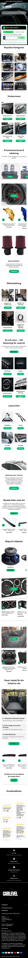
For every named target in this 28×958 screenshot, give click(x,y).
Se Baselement (10, 570)
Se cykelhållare (7, 428)
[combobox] (12, 12)
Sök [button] (15, 780)
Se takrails (21, 428)
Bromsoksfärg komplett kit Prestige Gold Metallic (8, 224)
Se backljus (20, 373)
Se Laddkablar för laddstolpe (20, 308)
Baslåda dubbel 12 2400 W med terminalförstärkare (8, 612)
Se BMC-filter (14, 271)
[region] (14, 1)
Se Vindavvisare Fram (7, 119)
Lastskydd (13, 513)
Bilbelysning (13, 351)
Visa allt (9, 176)
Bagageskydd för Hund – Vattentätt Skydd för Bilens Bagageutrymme (9, 668)
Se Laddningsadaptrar (7, 331)
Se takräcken (14, 488)
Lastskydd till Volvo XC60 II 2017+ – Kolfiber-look (9, 530)
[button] (3, 220)
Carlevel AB (7, 956)
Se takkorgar (20, 448)
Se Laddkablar (7, 307)
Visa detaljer (13, 743)
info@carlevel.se (9, 924)
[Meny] (3, 6)
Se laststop (7, 448)
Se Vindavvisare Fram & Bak (7, 141)
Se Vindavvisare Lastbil (20, 141)
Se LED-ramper (7, 373)
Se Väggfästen (21, 330)
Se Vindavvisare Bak (20, 119)
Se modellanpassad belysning (20, 396)
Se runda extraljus (7, 396)
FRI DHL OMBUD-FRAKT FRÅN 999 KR (14, 1)
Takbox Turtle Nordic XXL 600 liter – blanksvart (9, 765)
